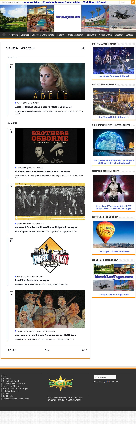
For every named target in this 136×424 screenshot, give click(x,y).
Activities (13, 35)
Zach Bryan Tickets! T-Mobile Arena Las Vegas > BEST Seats (45, 334)
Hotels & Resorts (75, 35)
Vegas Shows (105, 35)
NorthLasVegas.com (57, 397)
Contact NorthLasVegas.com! (114, 294)
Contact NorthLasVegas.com (16, 398)
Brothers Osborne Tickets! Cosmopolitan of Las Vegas (42, 171)
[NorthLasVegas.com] (68, 18)
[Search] (133, 2)
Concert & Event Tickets (43, 35)
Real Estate (91, 35)
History (60, 35)
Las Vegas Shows (11, 386)
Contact (129, 35)
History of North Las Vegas (15, 388)
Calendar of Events (11, 381)
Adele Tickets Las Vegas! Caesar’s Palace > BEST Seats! (43, 106)
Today (47, 350)
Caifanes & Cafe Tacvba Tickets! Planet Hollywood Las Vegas (46, 227)
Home (4, 34)
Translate (114, 381)
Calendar (25, 35)
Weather (119, 35)
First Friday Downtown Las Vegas (32, 280)
